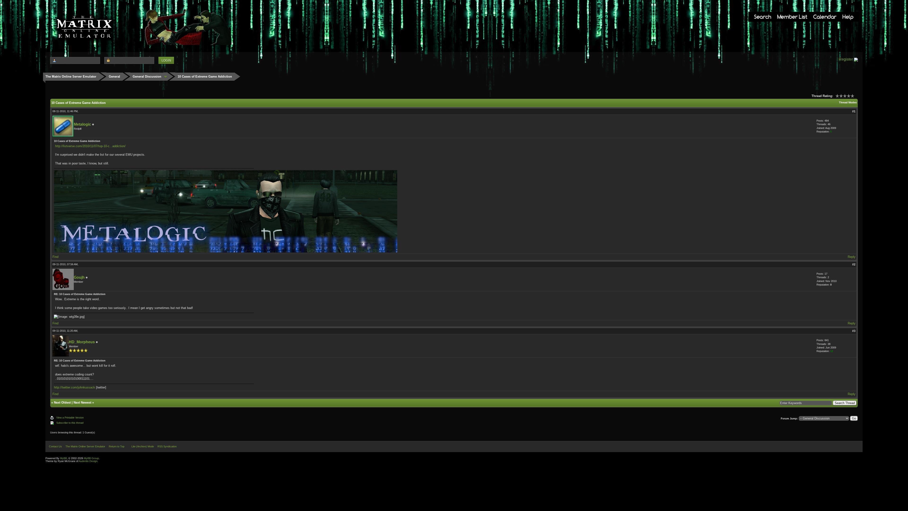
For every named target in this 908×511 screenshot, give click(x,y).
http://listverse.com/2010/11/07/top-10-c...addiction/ (90, 146)
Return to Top (116, 446)
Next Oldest (62, 402)
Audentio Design (88, 461)
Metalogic (82, 124)
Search (762, 16)
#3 (854, 331)
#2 (854, 264)
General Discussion (147, 76)
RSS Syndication (167, 446)
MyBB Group (91, 458)
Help (848, 16)
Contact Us (55, 446)
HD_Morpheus (82, 342)
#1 (854, 111)
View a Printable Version (70, 417)
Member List (792, 16)
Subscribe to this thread (69, 422)
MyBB (63, 458)
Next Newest (82, 402)
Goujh (79, 277)
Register (846, 59)
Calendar (825, 16)
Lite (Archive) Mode (142, 446)
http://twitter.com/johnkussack (74, 387)
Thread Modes (848, 102)
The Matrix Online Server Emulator (70, 76)
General (114, 76)
